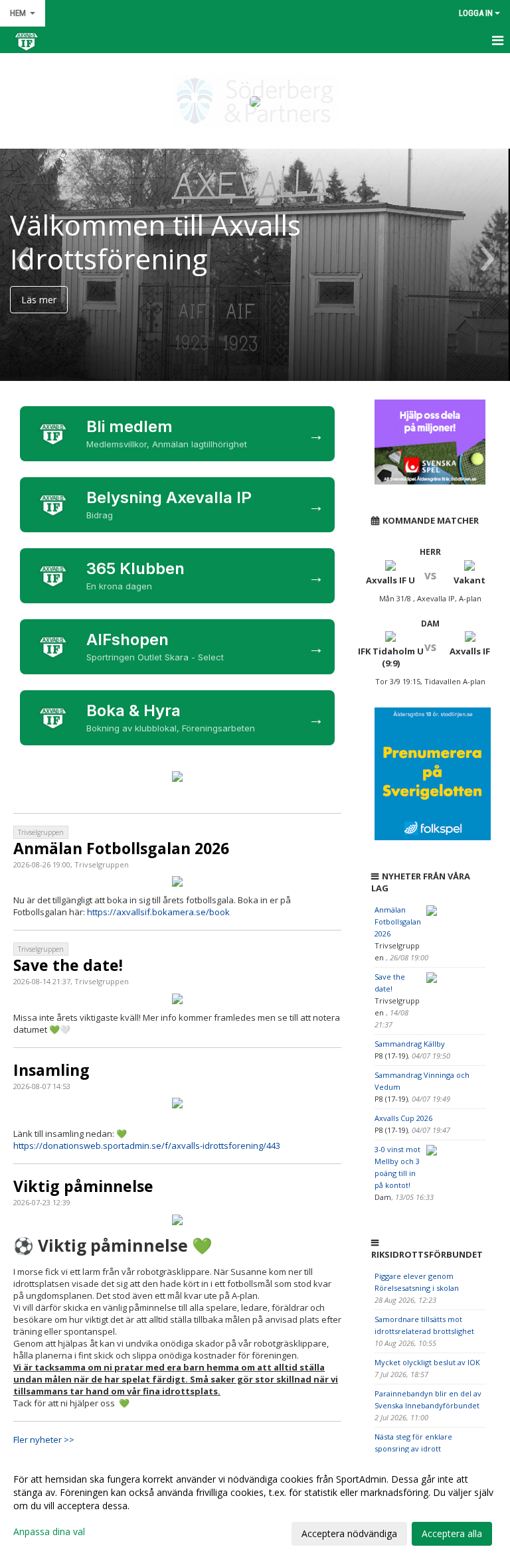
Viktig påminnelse (83, 1186)
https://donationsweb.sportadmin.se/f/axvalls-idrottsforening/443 (146, 1145)
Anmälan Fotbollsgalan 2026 (121, 848)
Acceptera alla (452, 1533)
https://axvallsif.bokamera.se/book (158, 912)
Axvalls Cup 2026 (403, 1118)
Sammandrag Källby (410, 1044)
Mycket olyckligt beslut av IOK (427, 1362)
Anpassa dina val (49, 1532)
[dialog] (255, 1506)
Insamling (51, 1069)
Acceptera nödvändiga (349, 1533)
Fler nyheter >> (43, 1440)
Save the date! (68, 965)
